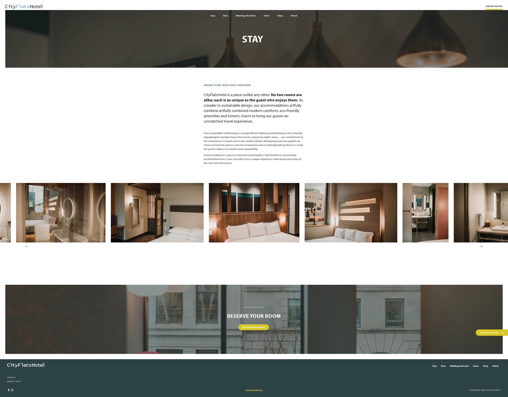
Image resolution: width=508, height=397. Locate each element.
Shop (280, 15)
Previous (26, 246)
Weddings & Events (246, 15)
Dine (225, 15)
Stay (213, 15)
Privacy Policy (14, 381)
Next (481, 246)
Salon (266, 15)
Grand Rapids (494, 6)
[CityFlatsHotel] (23, 6)
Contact (11, 377)
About (294, 15)
